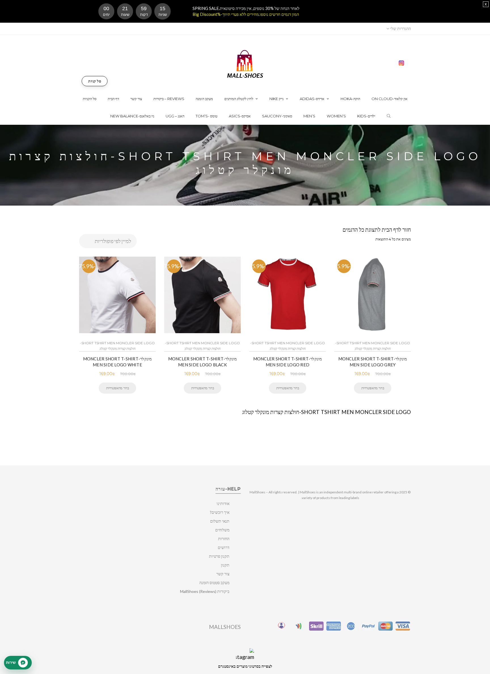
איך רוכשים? (219, 512)
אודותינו (223, 503)
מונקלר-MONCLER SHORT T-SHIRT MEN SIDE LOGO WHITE (117, 361)
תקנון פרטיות (219, 556)
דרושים (223, 547)
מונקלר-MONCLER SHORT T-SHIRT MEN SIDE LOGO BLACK (202, 361)
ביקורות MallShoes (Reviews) (204, 591)
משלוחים (222, 529)
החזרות (223, 538)
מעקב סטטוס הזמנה (214, 582)
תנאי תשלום (219, 521)
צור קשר (222, 573)
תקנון (225, 565)
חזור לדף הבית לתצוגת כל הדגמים (377, 229)
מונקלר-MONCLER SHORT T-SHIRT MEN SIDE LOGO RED (287, 361)
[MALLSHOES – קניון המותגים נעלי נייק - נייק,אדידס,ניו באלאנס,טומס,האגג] (245, 63)
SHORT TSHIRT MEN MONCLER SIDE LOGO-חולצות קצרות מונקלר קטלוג (117, 345)
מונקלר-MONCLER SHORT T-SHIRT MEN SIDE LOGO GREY (372, 361)
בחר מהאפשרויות (117, 388)
